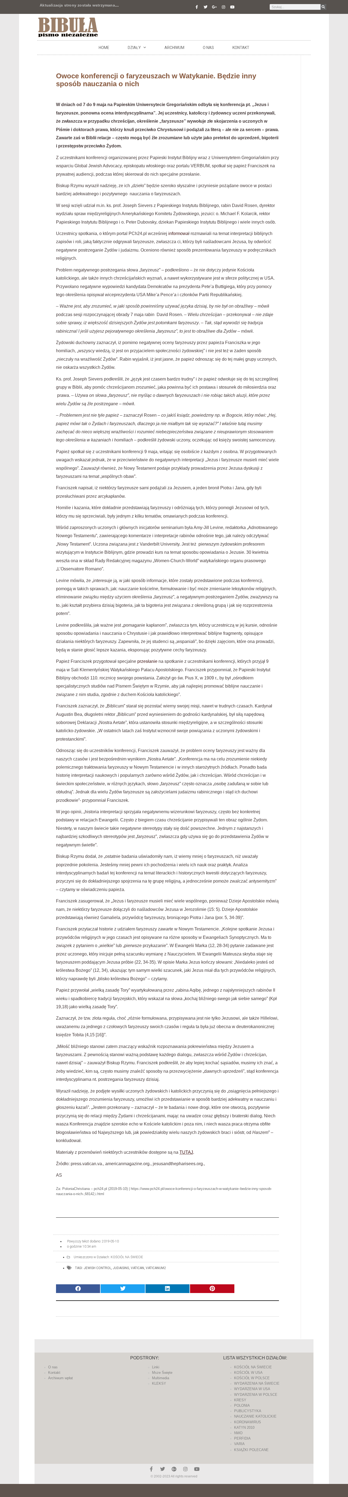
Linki (155, 1367)
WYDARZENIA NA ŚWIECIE (256, 1383)
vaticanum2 (156, 1268)
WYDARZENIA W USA (252, 1389)
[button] (78, 1288)
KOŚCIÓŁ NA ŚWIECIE (127, 1257)
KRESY (240, 1400)
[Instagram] (223, 7)
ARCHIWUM (174, 47)
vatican (137, 1268)
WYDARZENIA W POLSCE (255, 1395)
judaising (121, 1268)
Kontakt (240, 47)
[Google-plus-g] (214, 7)
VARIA (239, 1444)
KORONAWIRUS (247, 1422)
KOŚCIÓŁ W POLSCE (252, 1378)
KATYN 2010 (244, 1427)
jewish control (97, 1268)
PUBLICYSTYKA (247, 1411)
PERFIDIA (242, 1438)
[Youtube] (232, 7)
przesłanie (147, 661)
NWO (238, 1433)
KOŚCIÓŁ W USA (248, 1373)
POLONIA (242, 1405)
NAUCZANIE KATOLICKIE (255, 1416)
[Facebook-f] (196, 7)
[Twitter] (205, 7)
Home (104, 47)
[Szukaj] (323, 7)
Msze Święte (162, 1373)
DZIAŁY (134, 47)
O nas (208, 47)
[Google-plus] (174, 1469)
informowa (178, 233)
